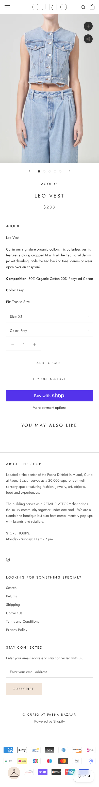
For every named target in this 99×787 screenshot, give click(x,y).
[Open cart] (92, 6)
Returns (11, 596)
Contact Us (14, 612)
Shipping (13, 604)
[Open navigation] (7, 7)
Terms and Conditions (22, 621)
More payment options (49, 407)
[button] (14, 773)
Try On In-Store (49, 379)
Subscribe (24, 689)
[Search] (83, 7)
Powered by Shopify (49, 721)
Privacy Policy (16, 629)
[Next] (70, 171)
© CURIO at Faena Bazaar (49, 714)
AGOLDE (49, 183)
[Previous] (29, 171)
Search (11, 587)
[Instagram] (8, 559)
